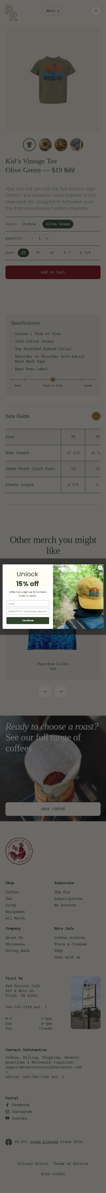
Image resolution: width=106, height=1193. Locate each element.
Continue (27, 620)
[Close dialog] (100, 567)
